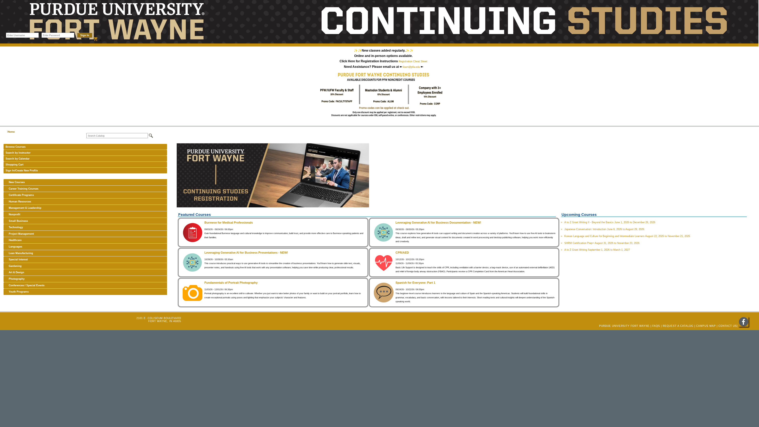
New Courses (15, 182)
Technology (14, 227)
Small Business (17, 220)
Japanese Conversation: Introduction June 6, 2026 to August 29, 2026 (604, 229)
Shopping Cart (14, 164)
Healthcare (14, 240)
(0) (97, 40)
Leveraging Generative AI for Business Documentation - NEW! (438, 222)
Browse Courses (15, 146)
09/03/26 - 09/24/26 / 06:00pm (218, 229)
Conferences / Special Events (25, 285)
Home (11, 131)
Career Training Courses (22, 188)
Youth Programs (17, 291)
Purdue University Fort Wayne (624, 325)
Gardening (14, 266)
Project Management (20, 233)
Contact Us (727, 325)
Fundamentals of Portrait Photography (231, 282)
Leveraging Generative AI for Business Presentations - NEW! (246, 252)
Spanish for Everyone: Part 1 (415, 282)
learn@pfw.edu (411, 66)
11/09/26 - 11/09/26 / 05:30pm (410, 263)
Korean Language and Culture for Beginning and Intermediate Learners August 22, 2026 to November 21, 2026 (627, 236)
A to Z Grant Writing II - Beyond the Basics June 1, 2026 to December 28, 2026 (609, 222)
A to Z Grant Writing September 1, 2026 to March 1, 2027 (597, 249)
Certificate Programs (20, 195)
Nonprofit (13, 214)
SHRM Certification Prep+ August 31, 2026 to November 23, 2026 (601, 243)
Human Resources (18, 201)
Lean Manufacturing (19, 253)
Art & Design (15, 272)
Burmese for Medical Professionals (228, 222)
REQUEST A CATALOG (678, 325)
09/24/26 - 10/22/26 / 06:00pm (410, 289)
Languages (14, 246)
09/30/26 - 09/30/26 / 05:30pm (410, 229)
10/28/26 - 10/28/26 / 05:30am (218, 259)
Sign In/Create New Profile (22, 170)
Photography (15, 278)
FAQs (656, 325)
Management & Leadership (23, 207)
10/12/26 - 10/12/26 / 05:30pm (410, 259)
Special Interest (17, 259)
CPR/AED (402, 252)
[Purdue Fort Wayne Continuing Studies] (744, 325)
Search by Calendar (17, 158)
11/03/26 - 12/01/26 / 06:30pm (218, 289)
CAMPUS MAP (706, 325)
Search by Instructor (18, 152)
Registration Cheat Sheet (413, 61)
